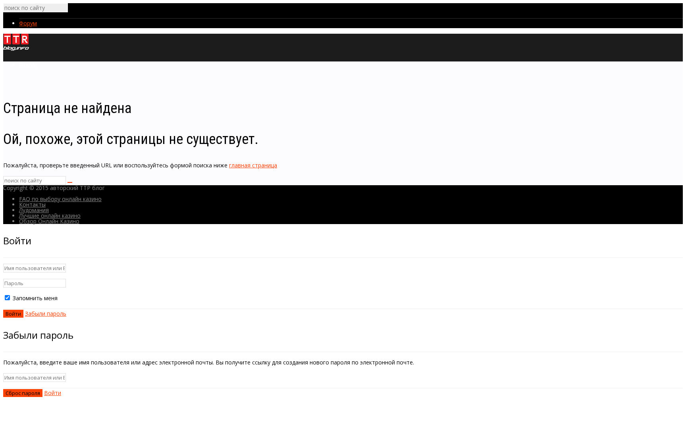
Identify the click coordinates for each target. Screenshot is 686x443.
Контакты (32, 204)
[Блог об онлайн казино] (16, 49)
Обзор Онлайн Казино (49, 221)
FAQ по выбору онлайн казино (60, 199)
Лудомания (34, 210)
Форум (28, 23)
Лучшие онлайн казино (50, 215)
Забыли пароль (45, 313)
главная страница (253, 165)
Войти (52, 393)
